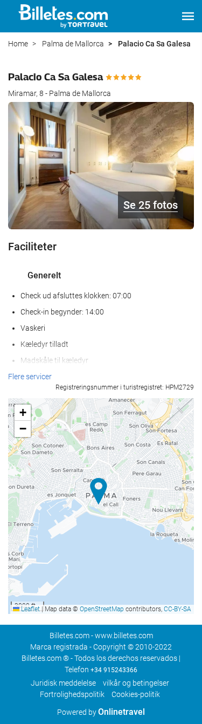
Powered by (101, 712)
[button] (188, 16)
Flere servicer (30, 376)
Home (18, 43)
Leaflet (29, 609)
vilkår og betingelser (136, 683)
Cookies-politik (136, 694)
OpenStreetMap (102, 609)
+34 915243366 (113, 670)
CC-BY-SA (177, 609)
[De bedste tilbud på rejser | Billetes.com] (65, 16)
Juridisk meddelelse (63, 683)
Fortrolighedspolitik (72, 694)
